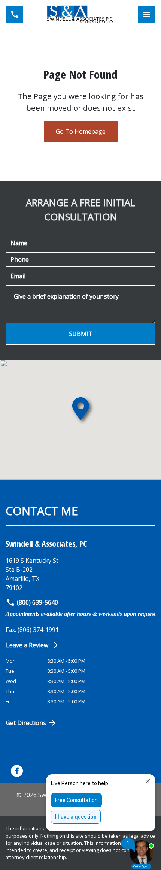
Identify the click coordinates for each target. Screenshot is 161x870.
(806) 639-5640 (37, 602)
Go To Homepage (81, 131)
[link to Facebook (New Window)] (17, 771)
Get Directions (26, 723)
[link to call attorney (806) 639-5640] (14, 14)
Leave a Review (27, 645)
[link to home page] (80, 14)
